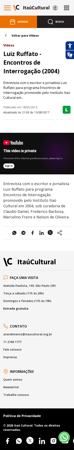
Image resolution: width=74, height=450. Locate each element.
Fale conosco (12, 349)
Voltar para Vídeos (25, 35)
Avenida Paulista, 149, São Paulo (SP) (29, 286)
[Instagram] (53, 441)
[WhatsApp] (19, 441)
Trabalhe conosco (16, 395)
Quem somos (12, 379)
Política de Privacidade (22, 416)
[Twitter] (30, 441)
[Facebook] (7, 441)
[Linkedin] (42, 441)
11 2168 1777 (12, 342)
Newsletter (11, 387)
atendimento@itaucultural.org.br (27, 334)
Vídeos (8, 45)
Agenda (22, 21)
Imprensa (10, 357)
